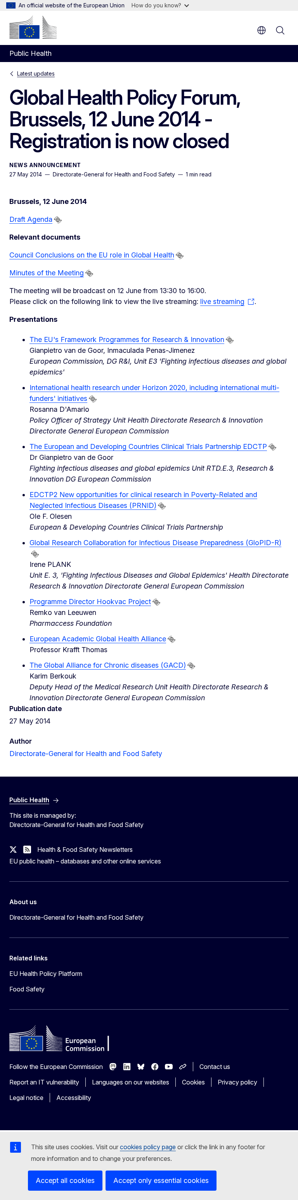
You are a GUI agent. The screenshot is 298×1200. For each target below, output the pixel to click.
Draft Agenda (30, 219)
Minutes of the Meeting (46, 273)
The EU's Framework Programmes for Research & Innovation (126, 339)
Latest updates (36, 73)
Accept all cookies (65, 1180)
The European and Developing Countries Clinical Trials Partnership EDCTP (148, 446)
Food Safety (27, 989)
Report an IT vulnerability (44, 1082)
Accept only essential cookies (161, 1180)
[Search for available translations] (58, 220)
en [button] (261, 30)
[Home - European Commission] (33, 27)
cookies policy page (148, 1147)
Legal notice (26, 1098)
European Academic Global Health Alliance (97, 639)
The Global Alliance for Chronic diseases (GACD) (107, 665)
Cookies (193, 1082)
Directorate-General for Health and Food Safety (85, 753)
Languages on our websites (130, 1082)
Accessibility (73, 1098)
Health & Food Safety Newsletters (85, 849)
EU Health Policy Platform (45, 973)
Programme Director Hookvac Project (90, 601)
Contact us (214, 1067)
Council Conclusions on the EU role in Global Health (91, 255)
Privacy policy (237, 1082)
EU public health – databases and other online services (85, 861)
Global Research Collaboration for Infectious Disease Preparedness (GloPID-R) (155, 543)
